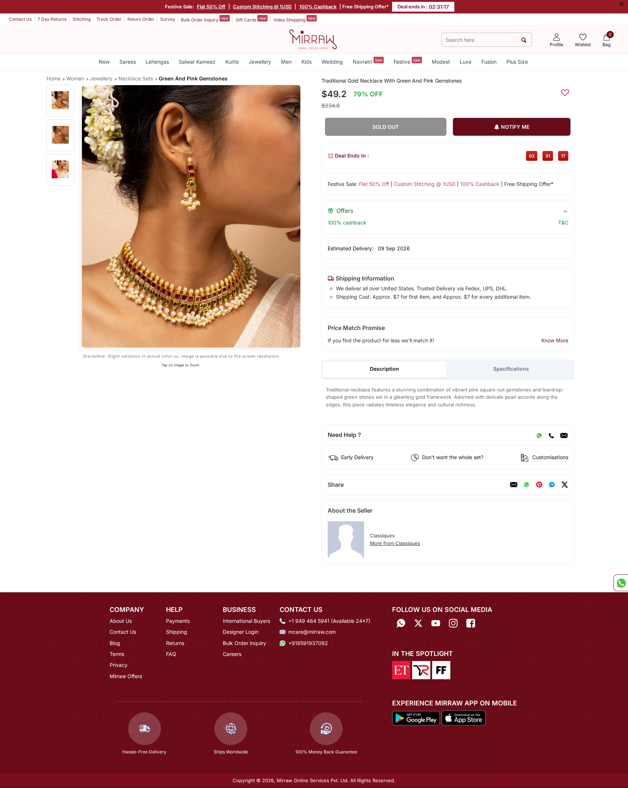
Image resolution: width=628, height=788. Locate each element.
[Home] (313, 39)
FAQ (171, 654)
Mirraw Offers (126, 676)
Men (286, 62)
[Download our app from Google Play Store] (416, 717)
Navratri (367, 61)
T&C (563, 222)
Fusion (489, 62)
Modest (441, 62)
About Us (121, 621)
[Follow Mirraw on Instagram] (453, 623)
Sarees (127, 62)
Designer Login (240, 632)
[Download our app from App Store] (463, 717)
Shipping (176, 632)
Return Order (140, 19)
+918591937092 (308, 643)
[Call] (551, 435)
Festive (407, 61)
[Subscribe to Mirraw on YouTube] (436, 623)
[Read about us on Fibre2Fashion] (441, 669)
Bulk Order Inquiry (204, 19)
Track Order (109, 19)
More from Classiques (395, 543)
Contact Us (20, 19)
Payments (178, 621)
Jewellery (260, 62)
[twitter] (564, 484)
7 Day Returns (52, 19)
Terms (117, 654)
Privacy (118, 665)
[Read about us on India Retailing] (421, 669)
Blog (115, 643)
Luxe (465, 62)
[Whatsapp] (401, 623)
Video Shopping (294, 19)
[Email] (564, 435)
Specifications (511, 369)
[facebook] (552, 484)
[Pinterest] (539, 484)
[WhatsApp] (539, 435)
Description (384, 369)
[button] (60, 100)
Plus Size (517, 62)
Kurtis (232, 62)
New (104, 62)
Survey (167, 19)
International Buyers (246, 621)
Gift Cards (251, 19)
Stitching (81, 19)
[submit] (524, 40)
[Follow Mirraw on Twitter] (418, 623)
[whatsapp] (526, 484)
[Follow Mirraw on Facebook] (471, 623)
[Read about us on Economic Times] (401, 669)
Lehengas (157, 62)
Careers (232, 654)
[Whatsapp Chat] (620, 582)
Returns (175, 643)
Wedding (332, 62)
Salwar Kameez (197, 62)
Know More (554, 340)
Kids (306, 62)
